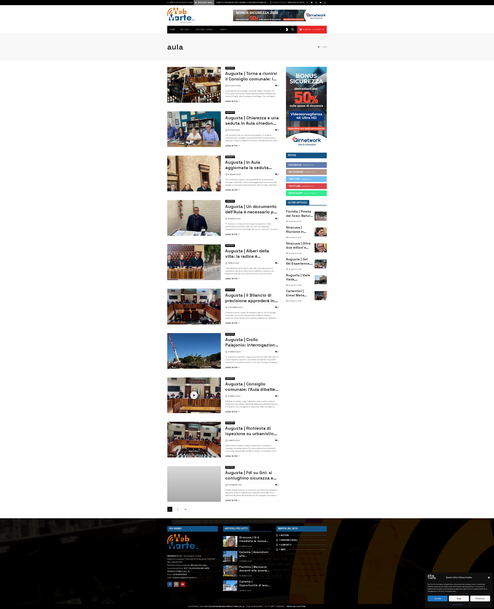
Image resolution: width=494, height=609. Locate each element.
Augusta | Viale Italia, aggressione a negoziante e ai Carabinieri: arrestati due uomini (298, 277)
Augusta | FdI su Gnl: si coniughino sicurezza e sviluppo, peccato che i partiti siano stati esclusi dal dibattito (251, 475)
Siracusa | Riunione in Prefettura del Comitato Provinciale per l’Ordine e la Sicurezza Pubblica (298, 229)
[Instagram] (312, 2)
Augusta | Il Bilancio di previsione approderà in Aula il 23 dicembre (249, 298)
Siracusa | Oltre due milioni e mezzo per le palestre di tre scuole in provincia (296, 2)
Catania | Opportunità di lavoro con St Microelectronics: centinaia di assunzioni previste (255, 583)
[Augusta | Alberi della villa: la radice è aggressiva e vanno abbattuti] (194, 262)
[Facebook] (307, 2)
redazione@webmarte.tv (184, 577)
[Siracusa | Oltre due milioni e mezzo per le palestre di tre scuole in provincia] (321, 247)
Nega (459, 598)
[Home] (319, 47)
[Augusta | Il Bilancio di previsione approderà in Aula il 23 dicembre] (194, 306)
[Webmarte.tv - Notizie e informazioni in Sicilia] (181, 15)
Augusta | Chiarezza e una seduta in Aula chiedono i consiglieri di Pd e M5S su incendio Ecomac (252, 120)
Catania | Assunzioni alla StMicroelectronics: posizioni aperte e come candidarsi (253, 554)
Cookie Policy (457, 604)
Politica (230, 467)
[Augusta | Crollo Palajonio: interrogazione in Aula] (194, 351)
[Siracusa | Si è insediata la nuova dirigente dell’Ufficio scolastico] (230, 541)
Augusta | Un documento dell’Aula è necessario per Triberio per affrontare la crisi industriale (251, 209)
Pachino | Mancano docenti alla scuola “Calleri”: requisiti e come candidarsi (253, 568)
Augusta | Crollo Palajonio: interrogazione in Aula (251, 342)
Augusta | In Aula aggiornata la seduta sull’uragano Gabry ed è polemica (249, 165)
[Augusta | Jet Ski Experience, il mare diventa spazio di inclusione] (321, 263)
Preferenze (480, 598)
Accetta (437, 598)
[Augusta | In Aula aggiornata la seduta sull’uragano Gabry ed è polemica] (194, 173)
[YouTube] (320, 2)
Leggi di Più (231, 101)
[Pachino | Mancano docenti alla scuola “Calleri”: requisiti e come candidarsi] (230, 571)
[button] (489, 577)
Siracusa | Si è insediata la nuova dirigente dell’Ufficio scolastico (254, 539)
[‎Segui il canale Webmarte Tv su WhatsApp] (325, 2)
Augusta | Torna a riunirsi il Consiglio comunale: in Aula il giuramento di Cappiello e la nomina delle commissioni (251, 76)
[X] (316, 2)
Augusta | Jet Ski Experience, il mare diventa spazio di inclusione (299, 261)
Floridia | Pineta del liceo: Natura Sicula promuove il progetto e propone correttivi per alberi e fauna (299, 213)
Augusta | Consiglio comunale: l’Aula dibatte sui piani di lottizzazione (250, 386)
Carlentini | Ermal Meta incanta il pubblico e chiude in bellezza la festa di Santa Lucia (299, 293)
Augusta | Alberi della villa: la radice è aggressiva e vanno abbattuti (247, 253)
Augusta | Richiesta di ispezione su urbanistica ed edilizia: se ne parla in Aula (250, 431)
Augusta (230, 68)
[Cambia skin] (287, 29)
